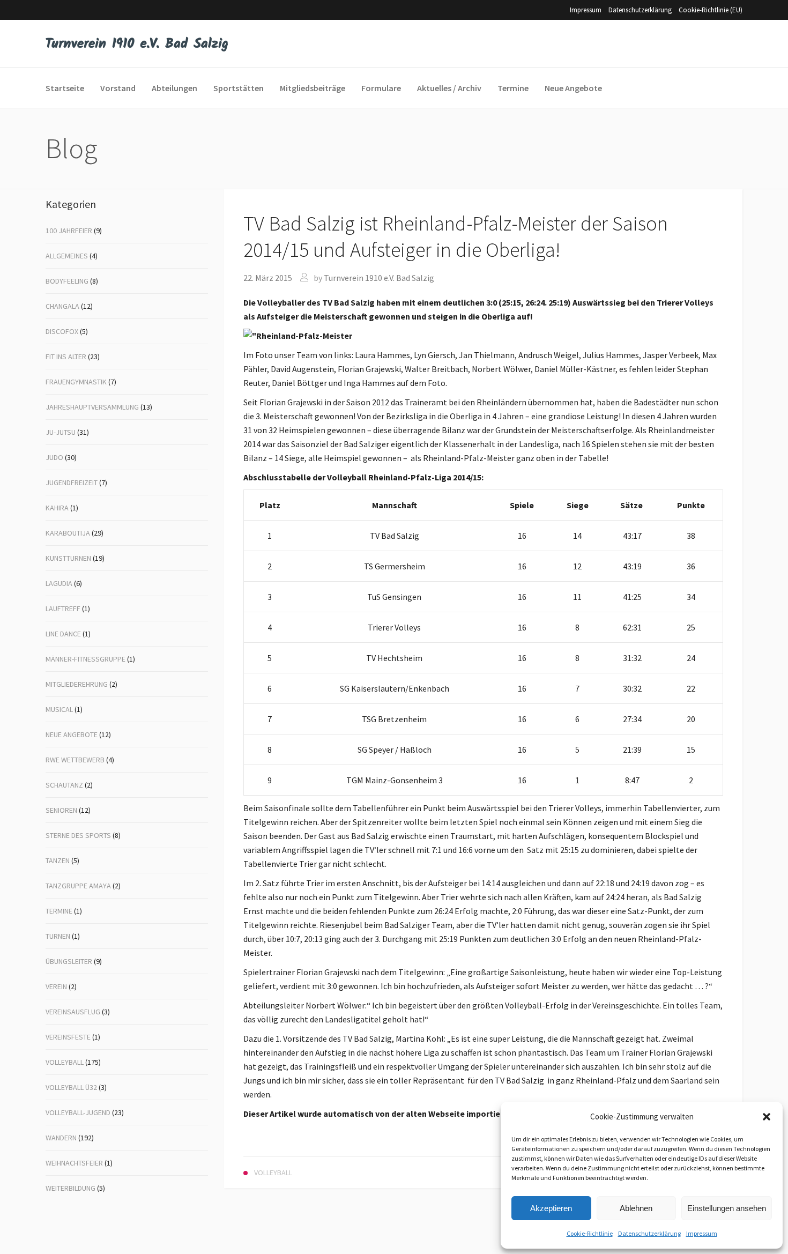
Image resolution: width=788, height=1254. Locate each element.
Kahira (57, 508)
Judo (54, 457)
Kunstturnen (68, 558)
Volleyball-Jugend (78, 1112)
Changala (62, 306)
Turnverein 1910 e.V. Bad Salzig (379, 277)
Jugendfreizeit (72, 482)
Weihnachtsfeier (74, 1163)
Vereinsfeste (68, 1037)
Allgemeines (67, 256)
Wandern (61, 1137)
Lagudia (59, 583)
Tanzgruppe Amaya (78, 886)
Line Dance (63, 634)
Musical (59, 709)
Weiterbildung (70, 1188)
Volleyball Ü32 (71, 1087)
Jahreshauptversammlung (92, 407)
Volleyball (65, 1062)
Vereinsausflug (73, 1011)
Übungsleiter (69, 961)
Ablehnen (636, 1208)
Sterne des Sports (78, 835)
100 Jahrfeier (69, 230)
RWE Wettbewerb (75, 760)
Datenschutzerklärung (649, 1233)
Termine (59, 911)
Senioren (61, 810)
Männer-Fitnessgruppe (85, 659)
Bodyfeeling (67, 281)
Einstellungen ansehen (726, 1208)
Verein (56, 986)
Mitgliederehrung (77, 684)
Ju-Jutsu (61, 432)
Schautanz (64, 785)
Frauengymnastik (76, 382)
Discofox (62, 331)
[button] (766, 1116)
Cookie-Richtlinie (590, 1233)
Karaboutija (68, 533)
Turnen (58, 936)
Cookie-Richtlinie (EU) (710, 9)
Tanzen (58, 860)
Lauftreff (63, 608)
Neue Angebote (72, 734)
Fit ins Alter (66, 356)
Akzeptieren (551, 1208)
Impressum (701, 1233)
